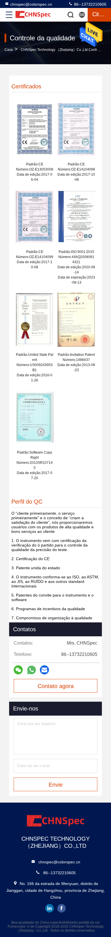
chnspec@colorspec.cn (31, 4)
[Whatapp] (31, 670)
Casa (9, 50)
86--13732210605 (89, 4)
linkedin (49, 908)
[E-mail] (44, 670)
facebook (61, 908)
